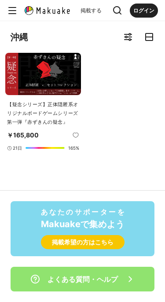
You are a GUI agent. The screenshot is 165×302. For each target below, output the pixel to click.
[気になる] (75, 135)
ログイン (143, 10)
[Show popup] (117, 10)
